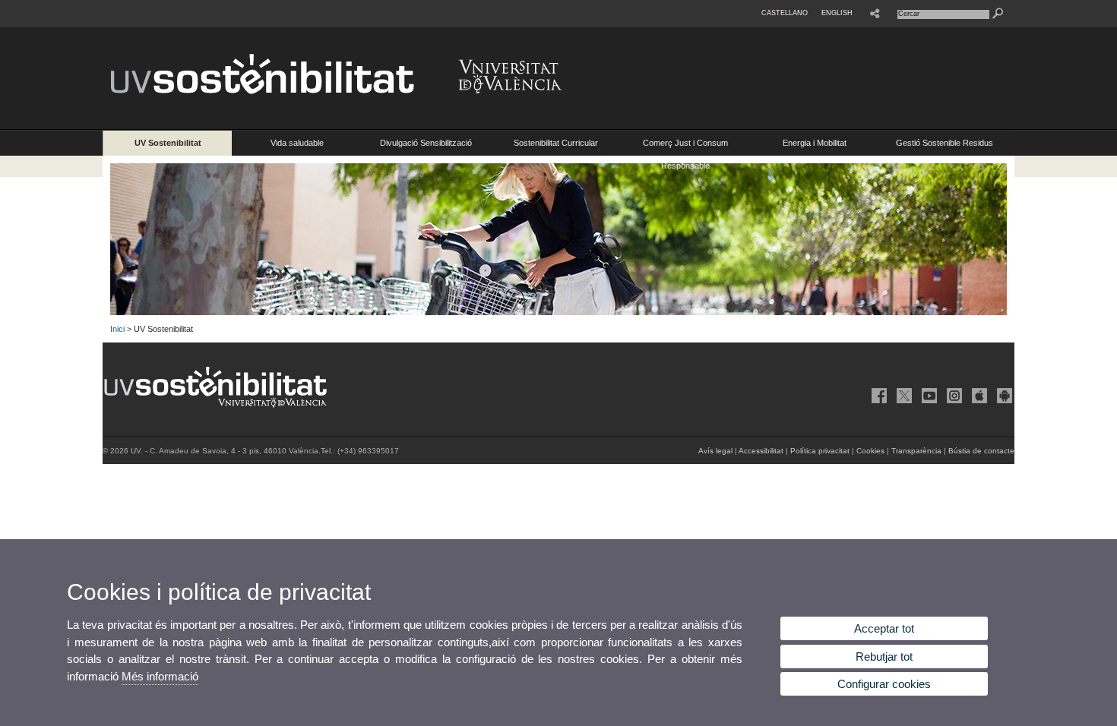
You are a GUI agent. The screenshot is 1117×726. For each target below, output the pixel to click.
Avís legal (715, 451)
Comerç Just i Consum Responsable (685, 147)
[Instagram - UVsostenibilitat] (952, 395)
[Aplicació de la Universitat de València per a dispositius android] (1003, 395)
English (837, 13)
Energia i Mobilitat (814, 142)
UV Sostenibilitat (167, 142)
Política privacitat (820, 451)
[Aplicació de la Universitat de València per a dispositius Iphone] (978, 395)
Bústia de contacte (981, 451)
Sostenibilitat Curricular (556, 142)
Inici (117, 328)
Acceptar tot (884, 628)
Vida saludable (297, 142)
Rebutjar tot (884, 656)
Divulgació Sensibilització (426, 142)
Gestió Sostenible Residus (944, 142)
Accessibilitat (761, 451)
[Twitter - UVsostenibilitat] (902, 395)
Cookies (870, 451)
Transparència (916, 451)
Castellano (784, 13)
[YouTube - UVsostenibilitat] (927, 395)
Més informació (160, 676)
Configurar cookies (884, 683)
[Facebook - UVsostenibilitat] (877, 395)
